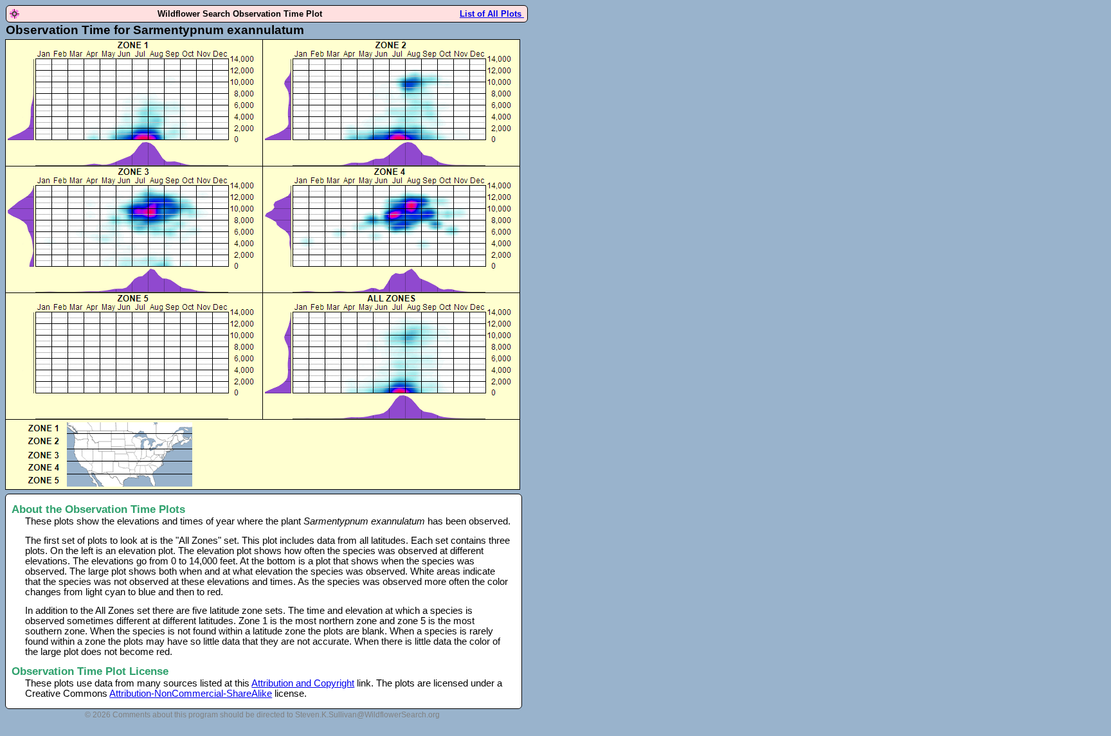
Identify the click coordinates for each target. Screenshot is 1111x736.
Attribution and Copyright (302, 683)
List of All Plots (492, 14)
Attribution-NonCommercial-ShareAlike (190, 693)
